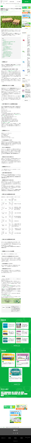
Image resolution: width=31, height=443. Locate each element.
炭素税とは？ (4, 40)
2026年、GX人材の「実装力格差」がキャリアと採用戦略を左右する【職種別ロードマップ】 (11, 333)
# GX (9, 323)
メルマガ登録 (18, 1)
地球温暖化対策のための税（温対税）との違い (9, 41)
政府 (19, 393)
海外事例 (22, 392)
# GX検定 (23, 330)
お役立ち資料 (26, 1)
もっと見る (26, 28)
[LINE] (17, 433)
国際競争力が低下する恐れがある (7, 52)
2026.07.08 (3, 366)
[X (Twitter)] (13, 433)
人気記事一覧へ (26, 100)
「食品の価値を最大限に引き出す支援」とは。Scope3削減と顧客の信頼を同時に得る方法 (25, 340)
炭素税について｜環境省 (6, 122)
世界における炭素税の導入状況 (7, 54)
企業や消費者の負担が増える (7, 51)
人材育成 (9, 393)
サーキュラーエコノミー (7, 392)
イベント (25, 393)
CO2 (12, 392)
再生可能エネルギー (17, 114)
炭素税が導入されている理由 (6, 42)
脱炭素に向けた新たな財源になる (7, 49)
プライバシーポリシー (27, 438)
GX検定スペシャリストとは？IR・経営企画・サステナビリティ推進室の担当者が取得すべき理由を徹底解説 (25, 333)
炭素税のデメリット (5, 50)
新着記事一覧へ (15, 345)
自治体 (2, 392)
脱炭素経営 (10, 285)
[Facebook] (15, 433)
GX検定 (3, 287)
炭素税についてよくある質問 (6, 56)
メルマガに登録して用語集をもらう (6, 295)
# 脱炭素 (1, 6)
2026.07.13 (10, 380)
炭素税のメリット (5, 45)
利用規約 (21, 437)
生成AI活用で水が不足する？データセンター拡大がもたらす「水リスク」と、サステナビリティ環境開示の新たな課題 (11, 327)
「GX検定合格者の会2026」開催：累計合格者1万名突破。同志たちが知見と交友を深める (25, 326)
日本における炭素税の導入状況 (7, 55)
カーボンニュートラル (4, 393)
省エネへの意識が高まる (6, 47)
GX (19, 392)
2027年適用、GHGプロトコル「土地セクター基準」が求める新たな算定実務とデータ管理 (11, 340)
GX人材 (22, 393)
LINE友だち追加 (12, 1)
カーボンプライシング (16, 65)
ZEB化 (4, 115)
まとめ (3, 57)
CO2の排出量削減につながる (7, 46)
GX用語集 (9, 437)
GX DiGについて (3, 437)
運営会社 (15, 437)
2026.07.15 (18, 366)
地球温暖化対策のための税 (11, 70)
